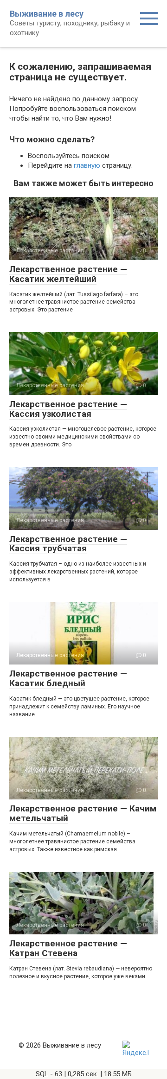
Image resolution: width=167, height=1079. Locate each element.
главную (87, 165)
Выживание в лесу (47, 13)
